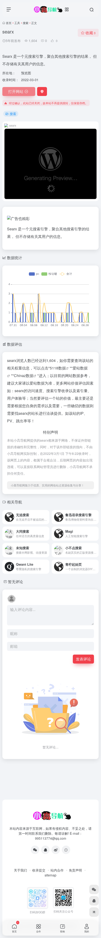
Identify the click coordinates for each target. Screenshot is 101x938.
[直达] (45, 514)
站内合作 (57, 870)
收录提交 (38, 870)
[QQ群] (66, 850)
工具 (17, 23)
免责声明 (75, 870)
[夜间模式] (94, 912)
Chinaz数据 (23, 375)
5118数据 (58, 368)
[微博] (55, 850)
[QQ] (45, 850)
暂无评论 (15, 581)
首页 (9, 23)
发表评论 (83, 659)
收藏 (90, 32)
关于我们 (20, 870)
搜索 (25, 23)
